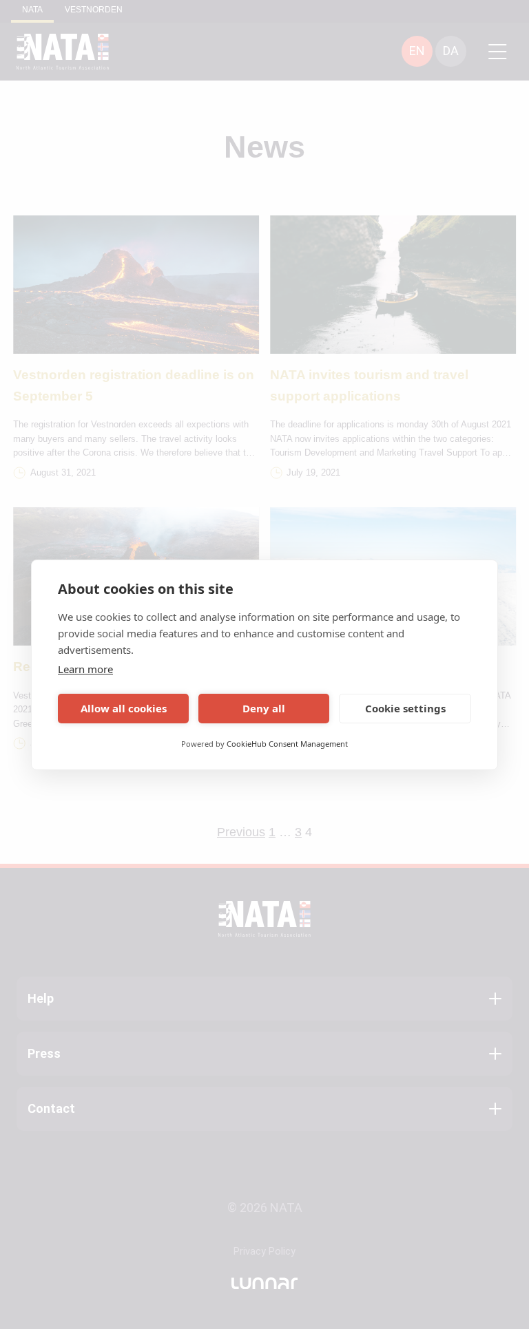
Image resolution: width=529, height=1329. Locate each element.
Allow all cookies (124, 708)
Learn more (85, 669)
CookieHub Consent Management (287, 743)
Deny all (263, 708)
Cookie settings (405, 708)
